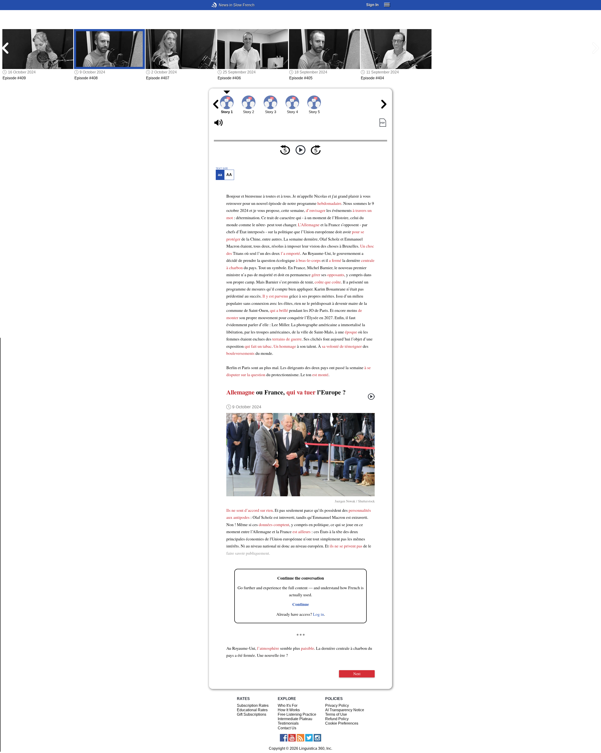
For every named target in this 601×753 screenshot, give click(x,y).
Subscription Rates (253, 705)
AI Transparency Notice (344, 710)
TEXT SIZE (222, 168)
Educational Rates (252, 710)
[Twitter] (309, 738)
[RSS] (300, 738)
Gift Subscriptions (251, 714)
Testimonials (288, 723)
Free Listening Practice (297, 714)
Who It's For (287, 705)
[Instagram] (317, 738)
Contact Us (287, 728)
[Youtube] (292, 738)
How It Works (289, 710)
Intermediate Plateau (295, 719)
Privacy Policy (337, 705)
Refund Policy (337, 719)
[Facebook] (283, 738)
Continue (300, 604)
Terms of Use (336, 714)
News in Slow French (221, 5)
